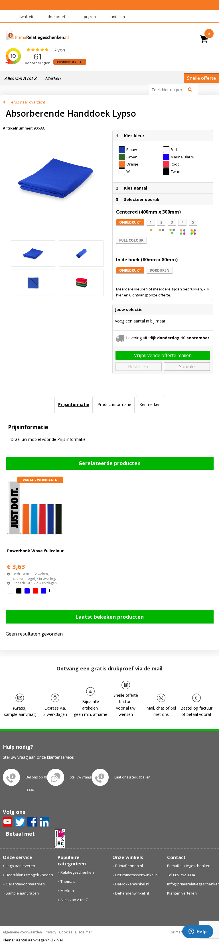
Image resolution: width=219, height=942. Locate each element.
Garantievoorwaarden (25, 884)
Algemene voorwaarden (22, 932)
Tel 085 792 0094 (181, 874)
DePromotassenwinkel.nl (137, 874)
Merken (52, 78)
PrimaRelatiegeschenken (188, 865)
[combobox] (168, 89)
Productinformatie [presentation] (114, 404)
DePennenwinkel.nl (132, 893)
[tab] (73, 404)
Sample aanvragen (22, 893)
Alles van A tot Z (20, 78)
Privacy (50, 932)
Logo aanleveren (20, 865)
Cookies (65, 932)
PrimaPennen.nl (129, 865)
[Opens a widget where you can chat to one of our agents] (197, 932)
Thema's (67, 881)
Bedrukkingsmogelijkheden (29, 874)
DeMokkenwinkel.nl (132, 884)
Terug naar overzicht (27, 102)
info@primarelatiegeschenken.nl (191, 884)
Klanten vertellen (182, 893)
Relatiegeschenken (77, 872)
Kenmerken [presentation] (150, 404)
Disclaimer (83, 932)
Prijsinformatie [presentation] (73, 404)
